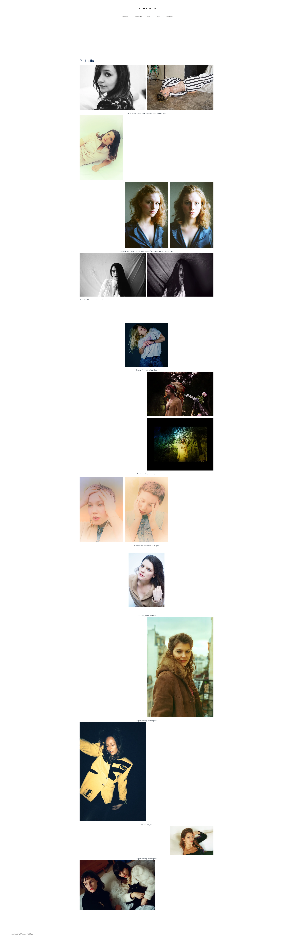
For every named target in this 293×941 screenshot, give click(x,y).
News (158, 16)
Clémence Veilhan (146, 8)
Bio (148, 16)
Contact (169, 16)
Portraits (138, 16)
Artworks (124, 16)
